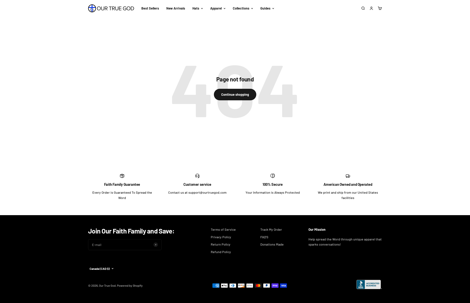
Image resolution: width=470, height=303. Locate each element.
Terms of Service (223, 229)
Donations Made (272, 244)
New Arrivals (175, 8)
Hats (195, 8)
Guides (265, 8)
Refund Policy (221, 252)
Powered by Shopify (130, 285)
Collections (241, 8)
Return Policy (220, 244)
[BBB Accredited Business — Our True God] (369, 284)
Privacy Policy (221, 237)
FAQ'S (264, 237)
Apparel (216, 8)
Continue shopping (235, 94)
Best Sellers (150, 8)
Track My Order (271, 229)
